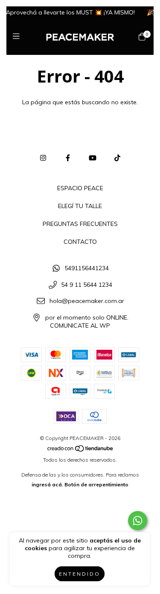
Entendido (79, 574)
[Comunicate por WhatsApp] (137, 520)
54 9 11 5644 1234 (86, 284)
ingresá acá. (47, 484)
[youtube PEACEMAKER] (92, 158)
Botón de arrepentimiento (96, 484)
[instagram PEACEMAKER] (43, 158)
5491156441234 (86, 268)
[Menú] (18, 36)
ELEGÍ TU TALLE (80, 206)
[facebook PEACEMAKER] (67, 158)
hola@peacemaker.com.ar (86, 301)
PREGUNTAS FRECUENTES (80, 224)
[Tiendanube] (81, 450)
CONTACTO (80, 242)
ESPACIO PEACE (80, 188)
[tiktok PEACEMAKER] (117, 158)
